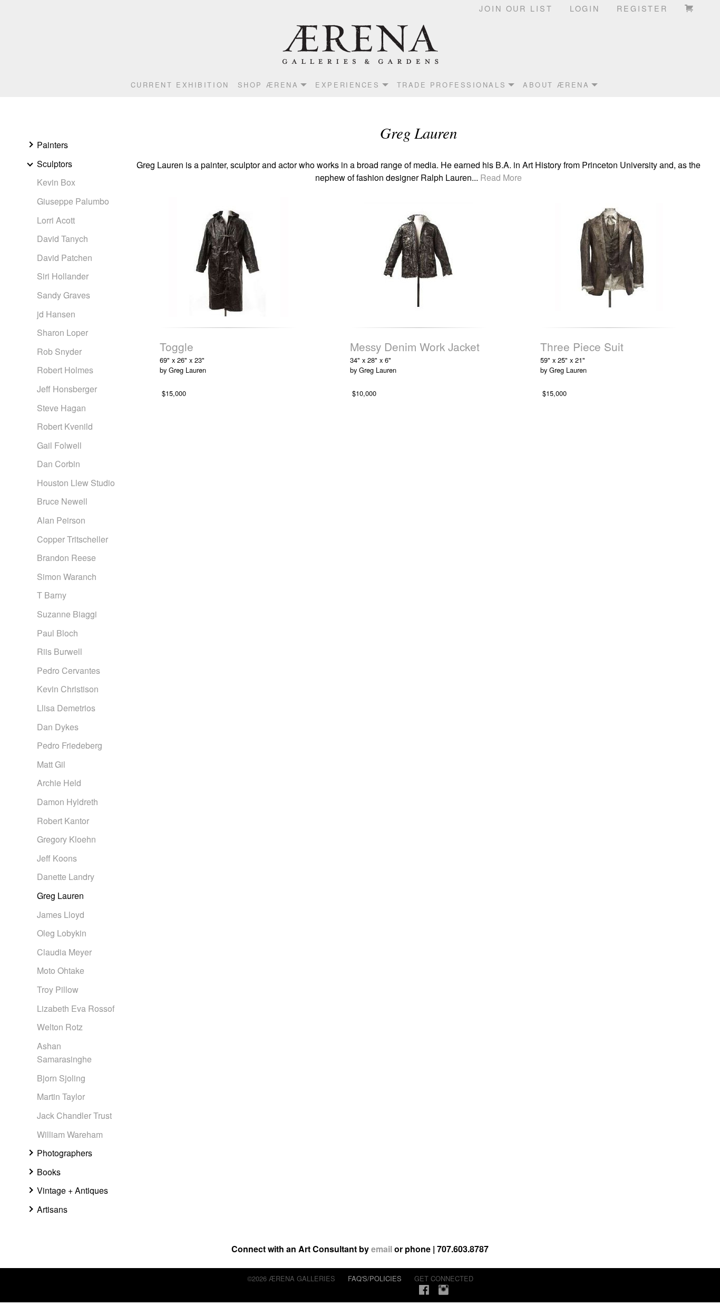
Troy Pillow (58, 989)
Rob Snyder (59, 351)
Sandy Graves (63, 295)
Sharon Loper (62, 332)
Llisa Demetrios (66, 708)
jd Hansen (56, 314)
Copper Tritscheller (72, 539)
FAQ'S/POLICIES (375, 1278)
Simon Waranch (66, 577)
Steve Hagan (61, 408)
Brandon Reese (66, 558)
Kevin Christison (68, 689)
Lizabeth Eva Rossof (75, 1008)
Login (585, 8)
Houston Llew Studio (76, 483)
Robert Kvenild (65, 426)
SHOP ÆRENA (268, 85)
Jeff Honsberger (67, 389)
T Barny (51, 595)
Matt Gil (51, 764)
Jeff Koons (57, 858)
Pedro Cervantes (68, 670)
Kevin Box (56, 182)
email (381, 1249)
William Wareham (70, 1134)
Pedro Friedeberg (69, 745)
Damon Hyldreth (67, 802)
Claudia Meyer (64, 952)
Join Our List (515, 8)
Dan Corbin (58, 464)
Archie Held (59, 783)
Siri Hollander (63, 276)
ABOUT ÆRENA (556, 85)
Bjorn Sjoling (61, 1078)
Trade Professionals (452, 85)
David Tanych (62, 239)
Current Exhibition (180, 85)
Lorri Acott (56, 220)
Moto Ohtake (60, 970)
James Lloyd (60, 914)
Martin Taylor (61, 1096)
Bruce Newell (62, 501)
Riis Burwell (59, 651)
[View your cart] (689, 8)
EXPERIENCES (347, 85)
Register (642, 8)
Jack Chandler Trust (74, 1115)
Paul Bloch (57, 633)
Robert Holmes (65, 370)
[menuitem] (175, 84)
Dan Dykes (58, 727)
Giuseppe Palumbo (73, 201)
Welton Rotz (60, 1027)
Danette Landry (65, 877)
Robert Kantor (63, 821)
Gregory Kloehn (66, 839)
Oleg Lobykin (61, 933)
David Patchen (64, 258)
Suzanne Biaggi (67, 614)
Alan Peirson (61, 520)
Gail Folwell (59, 445)
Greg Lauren (60, 895)
